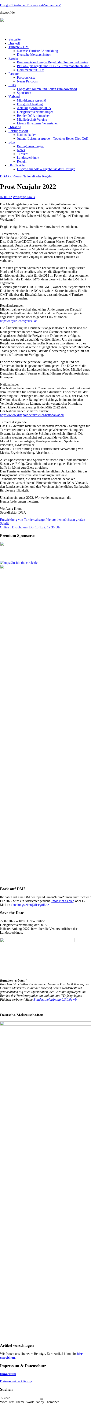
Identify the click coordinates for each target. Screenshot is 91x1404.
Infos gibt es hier (62, 901)
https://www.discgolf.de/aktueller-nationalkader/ (32, 415)
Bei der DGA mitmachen (33, 115)
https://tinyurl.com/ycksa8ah (18, 321)
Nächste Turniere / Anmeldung (37, 51)
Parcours (14, 73)
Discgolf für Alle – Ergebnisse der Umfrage (46, 169)
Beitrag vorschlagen (30, 146)
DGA (3, 176)
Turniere (22, 154)
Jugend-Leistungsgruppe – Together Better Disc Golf (52, 138)
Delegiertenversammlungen (35, 112)
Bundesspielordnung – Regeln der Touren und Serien (52, 62)
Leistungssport (18, 131)
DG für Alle (16, 165)
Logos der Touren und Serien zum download (47, 89)
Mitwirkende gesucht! (31, 100)
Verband (14, 96)
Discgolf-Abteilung (30, 104)
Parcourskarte (26, 77)
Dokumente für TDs (30, 70)
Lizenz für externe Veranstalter (37, 123)
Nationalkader (26, 134)
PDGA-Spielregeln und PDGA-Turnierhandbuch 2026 (53, 66)
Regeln (13, 58)
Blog (11, 142)
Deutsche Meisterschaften (34, 54)
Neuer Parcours (27, 81)
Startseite (14, 39)
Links (12, 85)
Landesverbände (28, 157)
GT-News (15, 176)
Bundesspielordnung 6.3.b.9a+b (55, 999)
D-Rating (14, 127)
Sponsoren (24, 93)
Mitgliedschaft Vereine (32, 119)
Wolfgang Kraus (24, 197)
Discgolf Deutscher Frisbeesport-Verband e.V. (30, 5)
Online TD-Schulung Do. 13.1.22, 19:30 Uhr (30, 527)
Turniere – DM (18, 47)
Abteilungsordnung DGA (34, 108)
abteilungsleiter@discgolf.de (30, 905)
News (21, 150)
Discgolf (14, 43)
